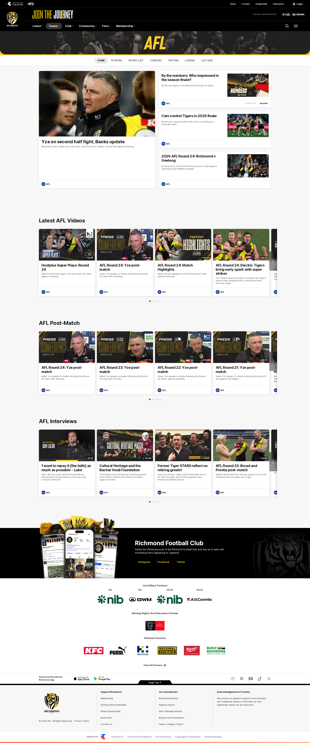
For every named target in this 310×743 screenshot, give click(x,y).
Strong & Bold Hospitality (113, 704)
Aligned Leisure (167, 704)
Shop (233, 4)
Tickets (245, 4)
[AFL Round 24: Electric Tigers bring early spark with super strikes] (241, 262)
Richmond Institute (168, 698)
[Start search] (287, 26)
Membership (107, 698)
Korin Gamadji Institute (170, 711)
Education (278, 4)
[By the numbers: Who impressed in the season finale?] (215, 89)
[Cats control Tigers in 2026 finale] (215, 129)
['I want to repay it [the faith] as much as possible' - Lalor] (67, 463)
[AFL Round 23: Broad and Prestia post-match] (241, 463)
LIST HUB (206, 60)
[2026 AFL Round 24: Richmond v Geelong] (215, 170)
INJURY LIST (136, 60)
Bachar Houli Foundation (171, 717)
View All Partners (153, 665)
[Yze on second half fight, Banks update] (97, 129)
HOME (101, 60)
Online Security (213, 737)
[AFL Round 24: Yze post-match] (125, 262)
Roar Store (106, 717)
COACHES (156, 60)
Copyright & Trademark (188, 737)
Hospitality (261, 4)
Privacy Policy (82, 721)
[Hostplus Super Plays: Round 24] (67, 262)
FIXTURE (173, 60)
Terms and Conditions (139, 737)
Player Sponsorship (110, 711)
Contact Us (106, 724)
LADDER (190, 60)
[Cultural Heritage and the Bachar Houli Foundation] (125, 463)
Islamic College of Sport (171, 724)
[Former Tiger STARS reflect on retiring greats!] (183, 463)
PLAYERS (116, 60)
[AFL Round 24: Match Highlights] (183, 262)
